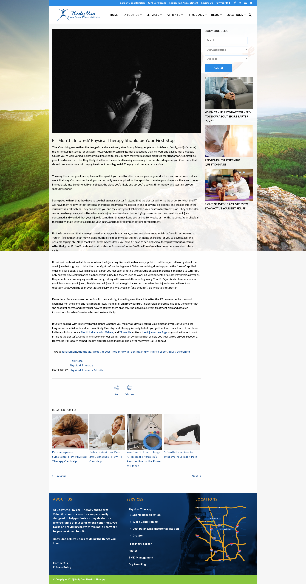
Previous (60, 476)
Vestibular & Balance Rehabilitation (155, 528)
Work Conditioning (145, 521)
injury (145, 351)
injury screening (179, 351)
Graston (137, 535)
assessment (69, 351)
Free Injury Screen (140, 543)
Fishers (109, 332)
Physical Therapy (81, 365)
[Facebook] (235, 3)
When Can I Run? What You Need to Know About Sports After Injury (228, 116)
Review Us (207, 2)
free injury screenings (154, 332)
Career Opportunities (132, 2)
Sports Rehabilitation (146, 514)
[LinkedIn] (245, 3)
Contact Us (60, 563)
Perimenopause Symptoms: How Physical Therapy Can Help (69, 456)
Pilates (133, 550)
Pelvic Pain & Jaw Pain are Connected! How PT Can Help (106, 456)
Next (195, 476)
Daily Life (76, 360)
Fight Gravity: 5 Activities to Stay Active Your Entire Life (226, 206)
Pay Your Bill (223, 2)
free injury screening (126, 351)
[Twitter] (251, 3)
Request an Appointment (183, 2)
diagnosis (84, 351)
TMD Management (141, 557)
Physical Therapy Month (86, 370)
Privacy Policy (62, 567)
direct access (101, 351)
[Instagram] (240, 3)
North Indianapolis (92, 332)
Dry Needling (137, 564)
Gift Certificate (157, 2)
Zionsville (125, 332)
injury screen (158, 351)
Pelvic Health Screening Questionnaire (222, 162)
